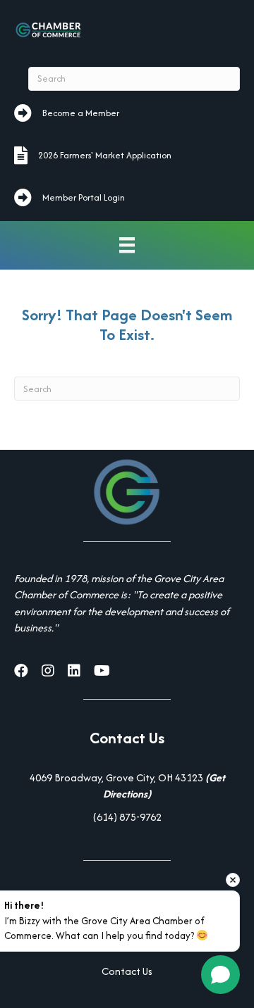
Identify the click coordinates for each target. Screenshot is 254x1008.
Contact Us (127, 971)
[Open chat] (220, 974)
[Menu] (127, 245)
